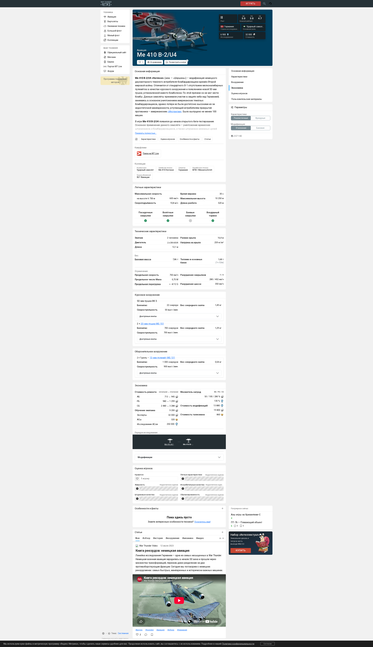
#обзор (170, 630)
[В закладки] (152, 634)
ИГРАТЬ (250, 3)
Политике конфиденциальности (238, 643)
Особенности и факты (189, 139)
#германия (182, 630)
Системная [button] (123, 633)
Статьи (207, 139)
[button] (103, 633)
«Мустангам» (175, 111)
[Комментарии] (146, 634)
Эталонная (241, 128)
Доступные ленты (148, 316)
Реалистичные (241, 118)
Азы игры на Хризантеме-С (246, 514)
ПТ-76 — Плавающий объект (246, 522)
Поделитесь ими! (202, 522)
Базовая (260, 128)
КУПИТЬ (241, 550)
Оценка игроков (168, 139)
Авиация (160, 630)
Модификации (145, 457)
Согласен (267, 644)
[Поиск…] (264, 4)
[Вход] (270, 4)
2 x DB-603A (172, 242)
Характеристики (148, 139)
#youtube (149, 630)
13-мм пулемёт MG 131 (162, 357)
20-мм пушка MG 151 (152, 323)
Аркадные (260, 118)
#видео (139, 630)
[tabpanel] (179, 322)
